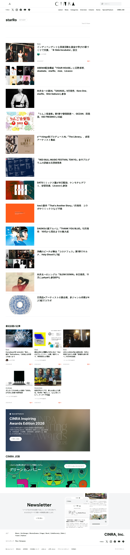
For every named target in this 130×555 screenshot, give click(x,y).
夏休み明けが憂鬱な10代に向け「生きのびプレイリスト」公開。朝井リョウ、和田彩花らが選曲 (47, 354)
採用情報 (25, 549)
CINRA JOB (120, 10)
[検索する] (102, 4)
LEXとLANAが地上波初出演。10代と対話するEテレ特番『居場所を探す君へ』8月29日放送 (76, 354)
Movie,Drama (34, 533)
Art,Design (24, 533)
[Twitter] (13, 10)
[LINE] (29, 10)
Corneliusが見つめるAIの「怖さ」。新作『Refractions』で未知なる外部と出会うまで (18, 354)
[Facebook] (21, 10)
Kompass (23, 541)
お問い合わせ (51, 549)
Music (17, 533)
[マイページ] (10, 4)
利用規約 (73, 549)
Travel (17, 535)
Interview (83, 10)
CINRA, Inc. (114, 534)
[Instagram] (17, 10)
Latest (60, 10)
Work (63, 533)
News (66, 10)
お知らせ (43, 549)
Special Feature (107, 10)
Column (91, 10)
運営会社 (18, 549)
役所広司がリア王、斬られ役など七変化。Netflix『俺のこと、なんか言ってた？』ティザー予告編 (47, 392)
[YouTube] (25, 9)
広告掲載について (34, 549)
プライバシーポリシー (63, 549)
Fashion (23, 535)
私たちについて (10, 549)
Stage (42, 533)
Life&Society (55, 533)
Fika (16, 541)
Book (47, 533)
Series (98, 10)
